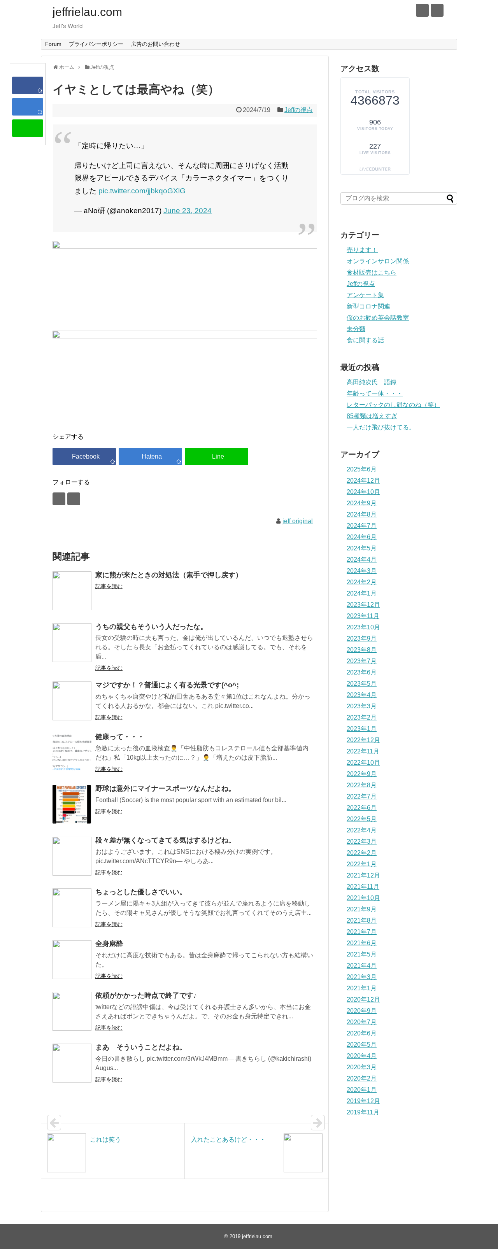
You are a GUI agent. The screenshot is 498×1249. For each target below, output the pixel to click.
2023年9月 (362, 638)
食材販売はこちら (371, 272)
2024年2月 (362, 582)
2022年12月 (363, 740)
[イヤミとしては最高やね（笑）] (27, 107)
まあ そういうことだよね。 (140, 1047)
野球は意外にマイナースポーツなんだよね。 (165, 788)
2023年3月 (362, 706)
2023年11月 (363, 616)
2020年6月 (362, 1033)
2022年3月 (362, 841)
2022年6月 (362, 807)
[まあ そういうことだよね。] (72, 1063)
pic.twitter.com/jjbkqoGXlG (142, 191)
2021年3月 (362, 977)
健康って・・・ (119, 737)
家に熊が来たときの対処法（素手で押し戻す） (168, 575)
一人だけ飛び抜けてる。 (381, 427)
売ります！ (362, 250)
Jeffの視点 (298, 110)
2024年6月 (362, 537)
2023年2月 (362, 717)
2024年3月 (362, 571)
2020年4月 (362, 1056)
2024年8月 (362, 514)
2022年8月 (362, 785)
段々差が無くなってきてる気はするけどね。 (165, 840)
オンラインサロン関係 (378, 261)
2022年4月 (362, 830)
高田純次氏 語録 (371, 382)
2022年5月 (362, 819)
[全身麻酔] (72, 959)
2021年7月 (362, 931)
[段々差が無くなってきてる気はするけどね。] (72, 856)
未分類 (356, 329)
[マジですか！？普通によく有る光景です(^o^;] (72, 700)
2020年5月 (362, 1044)
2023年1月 (362, 728)
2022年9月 (362, 774)
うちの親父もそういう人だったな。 (151, 627)
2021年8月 (362, 920)
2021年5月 (362, 954)
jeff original (297, 521)
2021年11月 (363, 886)
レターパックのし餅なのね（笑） (393, 404)
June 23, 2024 (187, 211)
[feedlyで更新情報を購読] (422, 10)
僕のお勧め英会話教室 (378, 317)
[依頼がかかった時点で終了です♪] (72, 1011)
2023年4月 (362, 695)
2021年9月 (362, 909)
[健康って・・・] (72, 752)
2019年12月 (363, 1101)
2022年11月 (363, 751)
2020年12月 (363, 999)
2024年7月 (362, 525)
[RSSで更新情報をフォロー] (437, 10)
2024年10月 (363, 492)
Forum (53, 44)
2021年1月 (362, 988)
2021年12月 (363, 875)
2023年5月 (362, 683)
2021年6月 (362, 943)
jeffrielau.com (87, 11)
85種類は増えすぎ (372, 416)
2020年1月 (362, 1089)
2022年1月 (362, 864)
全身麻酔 (109, 944)
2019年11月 (363, 1112)
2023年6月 (362, 672)
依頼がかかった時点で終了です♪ (146, 995)
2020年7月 (362, 1022)
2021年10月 (363, 898)
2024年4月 (362, 559)
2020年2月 (362, 1078)
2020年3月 (362, 1067)
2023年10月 (363, 627)
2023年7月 (362, 661)
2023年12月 (363, 604)
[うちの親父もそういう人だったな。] (72, 642)
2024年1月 (362, 593)
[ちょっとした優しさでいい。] (72, 907)
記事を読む (109, 586)
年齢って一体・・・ (375, 393)
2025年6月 (362, 469)
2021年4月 (362, 965)
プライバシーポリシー (96, 44)
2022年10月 (363, 762)
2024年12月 (363, 480)
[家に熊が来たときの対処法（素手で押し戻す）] (72, 590)
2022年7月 (362, 796)
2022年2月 (362, 853)
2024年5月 (362, 548)
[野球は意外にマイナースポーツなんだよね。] (72, 804)
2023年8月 (362, 649)
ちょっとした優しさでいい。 (140, 892)
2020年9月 (362, 1010)
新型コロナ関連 (368, 306)
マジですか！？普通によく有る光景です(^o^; (167, 685)
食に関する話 (365, 340)
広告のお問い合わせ (155, 44)
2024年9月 (362, 503)
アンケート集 (365, 295)
